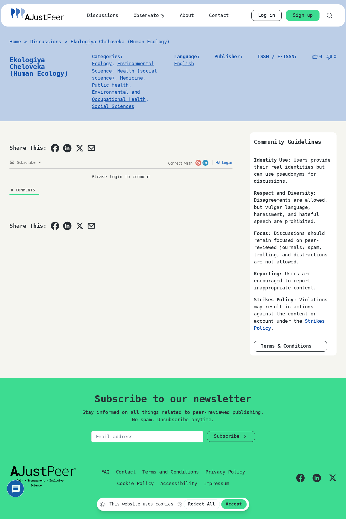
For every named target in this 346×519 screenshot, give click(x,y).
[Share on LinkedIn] (67, 148)
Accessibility (178, 483)
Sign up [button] (302, 15)
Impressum (216, 483)
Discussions (102, 15)
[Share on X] (79, 148)
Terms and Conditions (170, 472)
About (187, 15)
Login (226, 162)
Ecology (102, 63)
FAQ (105, 472)
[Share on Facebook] (55, 148)
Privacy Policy (225, 472)
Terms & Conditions (286, 346)
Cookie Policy (135, 483)
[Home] (38, 15)
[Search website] (329, 15)
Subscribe (226, 436)
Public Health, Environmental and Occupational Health (119, 92)
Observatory (149, 15)
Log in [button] (266, 15)
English (184, 63)
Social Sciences (113, 106)
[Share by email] (91, 148)
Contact (219, 15)
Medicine (131, 78)
